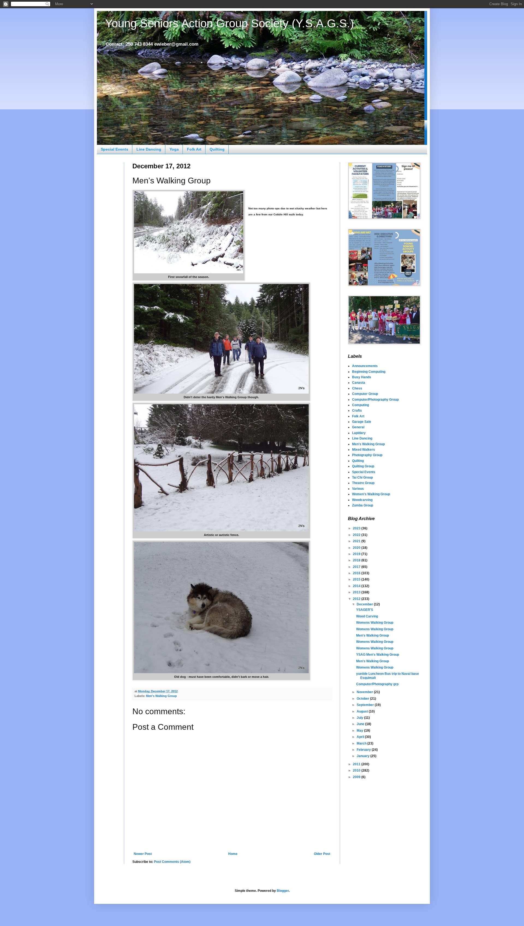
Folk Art (194, 149)
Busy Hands (361, 377)
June (361, 724)
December (365, 604)
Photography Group (367, 455)
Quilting (217, 149)
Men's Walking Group (161, 696)
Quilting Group (363, 466)
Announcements (365, 366)
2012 (357, 599)
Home (232, 854)
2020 (357, 548)
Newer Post (143, 854)
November (365, 692)
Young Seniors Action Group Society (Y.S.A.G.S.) (229, 23)
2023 (357, 528)
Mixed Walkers (363, 450)
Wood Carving (367, 616)
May (360, 730)
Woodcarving (362, 500)
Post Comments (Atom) (172, 862)
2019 (357, 554)
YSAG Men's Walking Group (377, 655)
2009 (357, 777)
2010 (357, 770)
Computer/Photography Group (375, 400)
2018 (357, 560)
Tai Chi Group (362, 477)
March (362, 743)
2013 (357, 592)
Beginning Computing (368, 372)
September (366, 705)
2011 (357, 764)
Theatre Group (363, 483)
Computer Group (365, 394)
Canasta (358, 383)
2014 (357, 586)
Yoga (174, 149)
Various (358, 489)
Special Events (114, 149)
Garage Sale (361, 422)
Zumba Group (362, 505)
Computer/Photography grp (377, 684)
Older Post (322, 854)
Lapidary (359, 433)
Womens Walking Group (374, 623)
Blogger (283, 891)
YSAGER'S (364, 610)
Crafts (357, 410)
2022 (357, 535)
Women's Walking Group (371, 494)
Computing (360, 405)
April (361, 737)
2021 (357, 541)
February (364, 750)
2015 (357, 579)
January (363, 756)
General (358, 427)
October (363, 699)
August (363, 711)
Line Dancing (148, 149)
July (360, 718)
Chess (357, 388)
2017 (357, 567)
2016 (357, 573)
